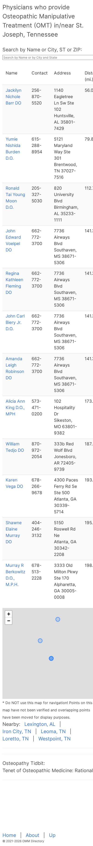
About (33, 835)
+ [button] (8, 614)
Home (9, 835)
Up (52, 835)
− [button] (8, 621)
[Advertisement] (47, 808)
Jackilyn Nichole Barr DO (13, 97)
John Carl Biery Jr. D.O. (15, 322)
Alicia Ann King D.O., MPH (15, 408)
